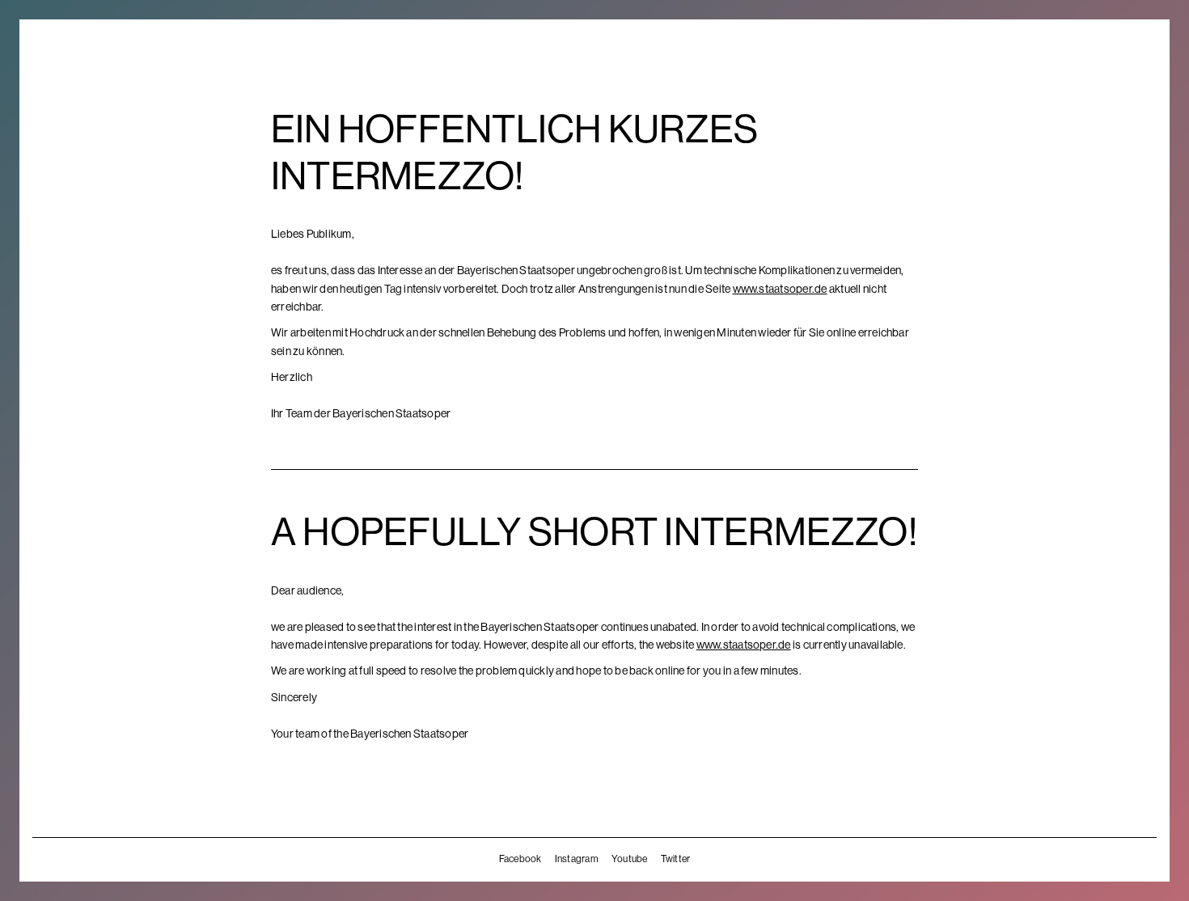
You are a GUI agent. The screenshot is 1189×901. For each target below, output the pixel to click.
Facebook (520, 859)
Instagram (577, 859)
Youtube (629, 859)
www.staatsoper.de (780, 288)
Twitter (676, 859)
